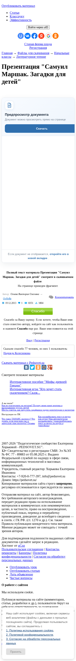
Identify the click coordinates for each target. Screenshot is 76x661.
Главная (7, 53)
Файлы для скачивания (33, 53)
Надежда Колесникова (16, 353)
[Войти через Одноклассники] (55, 36)
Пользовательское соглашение (22, 549)
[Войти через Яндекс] (41, 36)
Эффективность (21, 20)
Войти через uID (38, 27)
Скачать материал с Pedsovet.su (23, 362)
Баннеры (25, 553)
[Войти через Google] (48, 36)
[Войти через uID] (21, 36)
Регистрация (38, 47)
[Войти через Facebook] (34, 36)
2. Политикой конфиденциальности (29, 634)
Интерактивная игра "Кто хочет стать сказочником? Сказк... (36, 390)
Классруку (17, 16)
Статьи (14, 12)
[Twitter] (32, 367)
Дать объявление (21, 574)
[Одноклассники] (38, 367)
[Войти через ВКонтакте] (28, 36)
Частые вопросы (21, 578)
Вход (29, 340)
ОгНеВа (7, 298)
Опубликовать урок (23, 567)
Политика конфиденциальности (24, 554)
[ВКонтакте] (26, 367)
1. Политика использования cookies (29, 630)
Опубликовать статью (25, 570)
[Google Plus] (49, 367)
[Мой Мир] (44, 367)
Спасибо (38, 311)
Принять (15, 651)
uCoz (21, 545)
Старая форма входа (38, 44)
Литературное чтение (31, 56)
